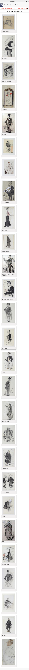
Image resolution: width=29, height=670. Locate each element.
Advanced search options (14, 11)
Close (27, 1)
